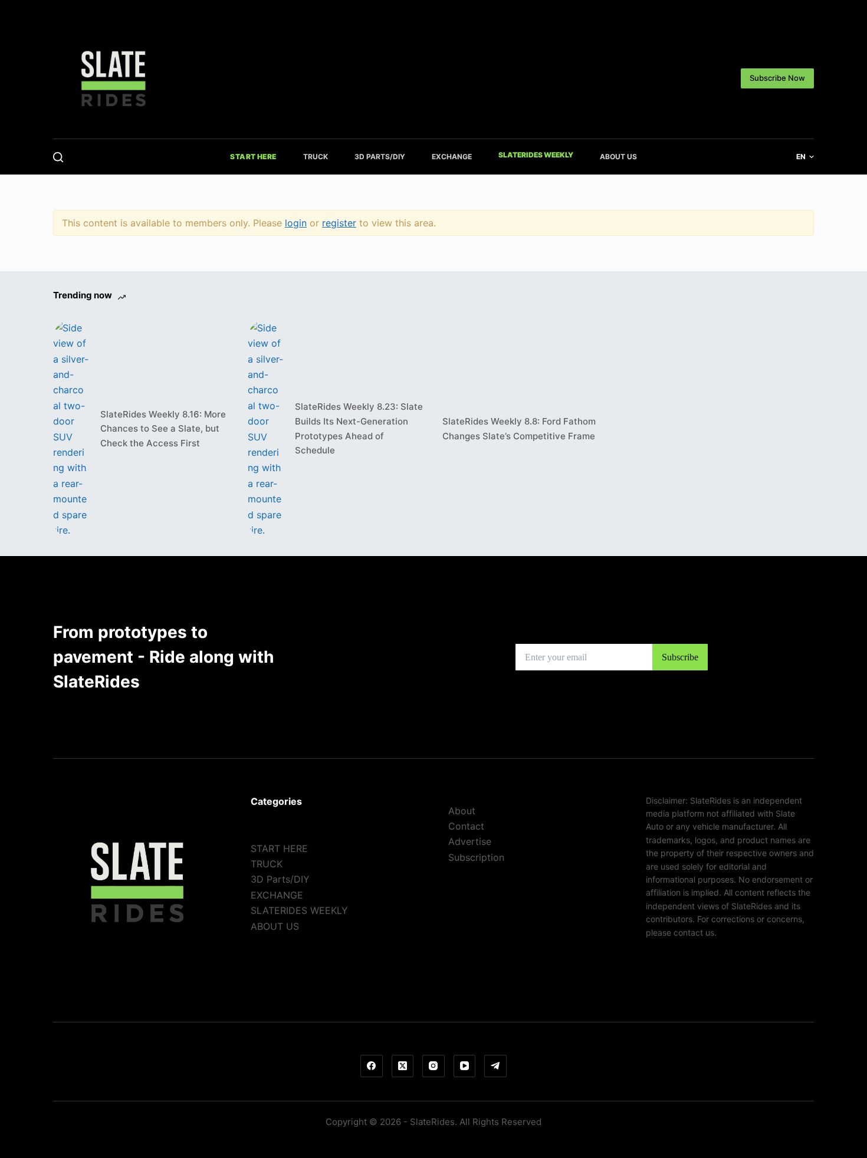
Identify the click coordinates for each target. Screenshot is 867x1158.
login (296, 223)
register (339, 223)
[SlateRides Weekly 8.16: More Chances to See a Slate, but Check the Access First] (70, 429)
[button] (805, 157)
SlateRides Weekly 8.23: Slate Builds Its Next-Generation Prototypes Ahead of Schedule (359, 428)
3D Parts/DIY (379, 156)
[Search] (58, 157)
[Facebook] (371, 1066)
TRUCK (315, 156)
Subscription (476, 857)
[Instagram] (433, 1066)
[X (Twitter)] (403, 1066)
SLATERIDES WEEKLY (535, 154)
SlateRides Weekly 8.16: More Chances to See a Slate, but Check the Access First (163, 429)
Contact (466, 826)
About (461, 811)
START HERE (253, 156)
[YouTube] (465, 1066)
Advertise (469, 841)
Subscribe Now (777, 78)
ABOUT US (618, 156)
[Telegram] (495, 1066)
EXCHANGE (452, 156)
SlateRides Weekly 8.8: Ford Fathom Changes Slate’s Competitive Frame (519, 429)
